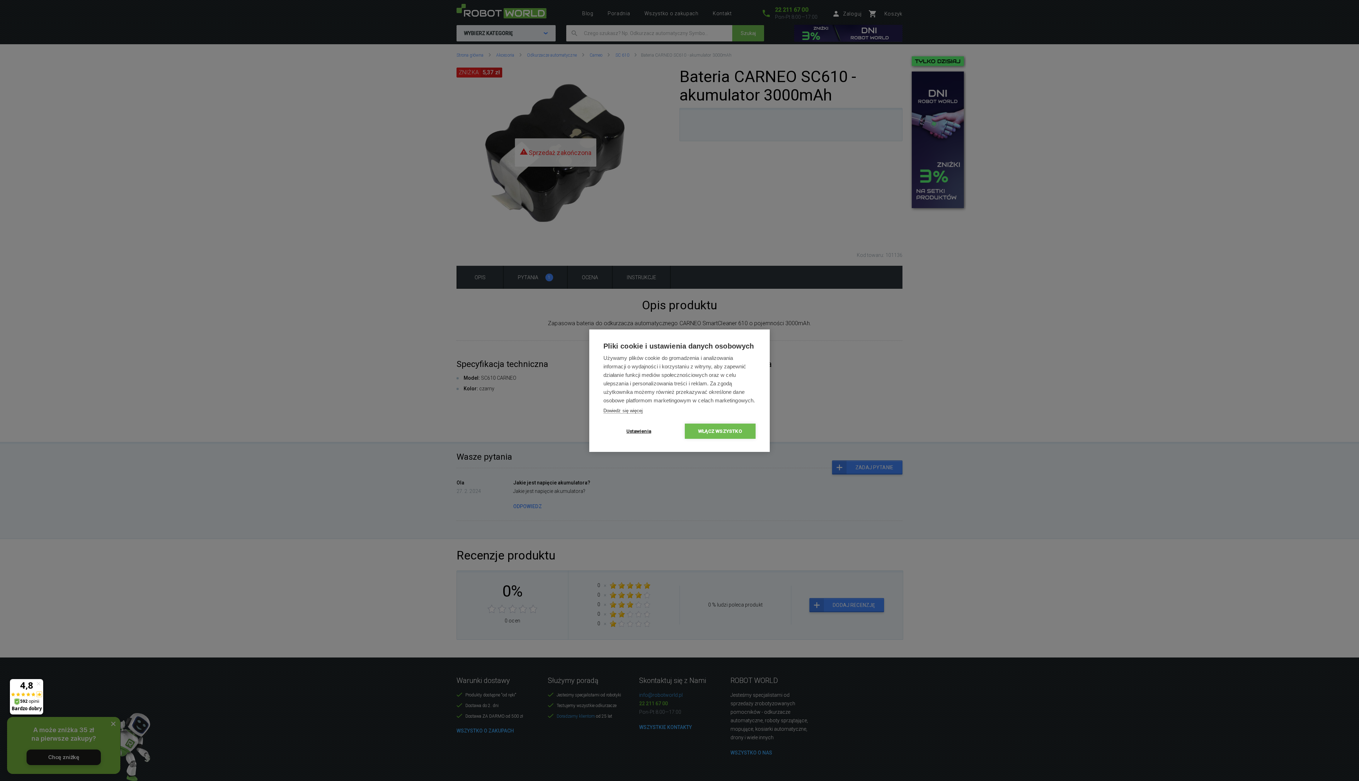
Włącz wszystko (720, 431)
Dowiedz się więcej (623, 410)
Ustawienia (638, 431)
